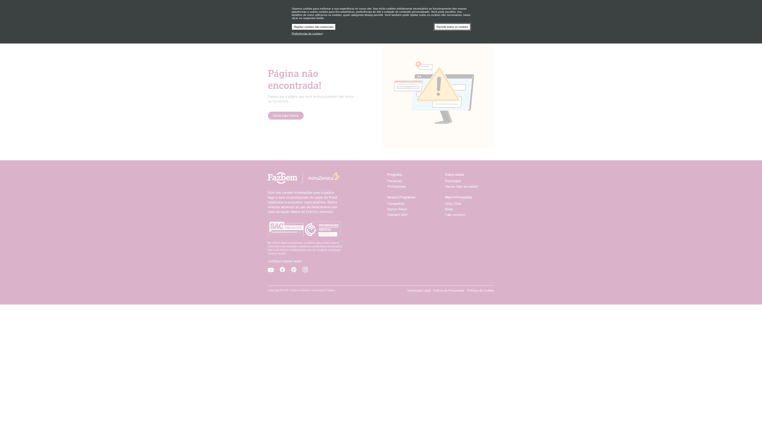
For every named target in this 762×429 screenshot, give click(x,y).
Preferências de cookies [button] (307, 33)
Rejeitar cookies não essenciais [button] (313, 26)
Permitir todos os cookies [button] (452, 26)
